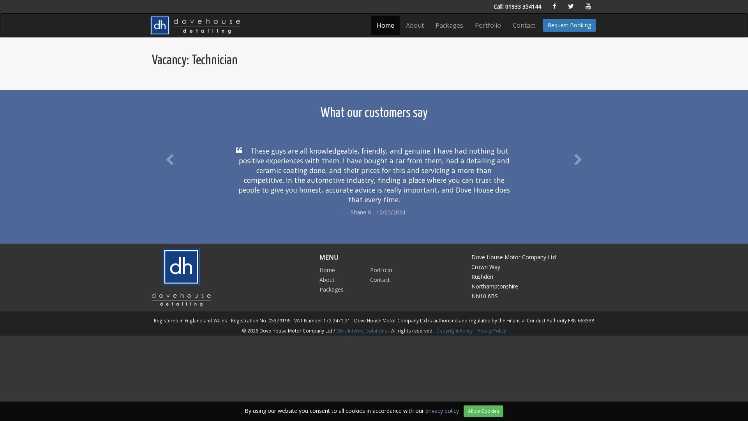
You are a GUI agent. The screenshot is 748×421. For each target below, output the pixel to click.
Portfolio (488, 25)
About (415, 25)
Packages (449, 25)
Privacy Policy (491, 330)
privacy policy (442, 410)
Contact (524, 25)
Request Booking (569, 25)
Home (385, 25)
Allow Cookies (483, 411)
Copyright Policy (454, 330)
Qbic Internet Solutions (361, 330)
